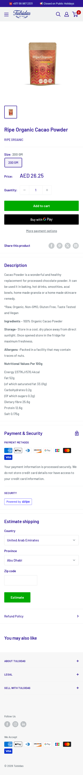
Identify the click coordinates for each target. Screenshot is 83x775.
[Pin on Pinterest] (60, 245)
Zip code (10, 571)
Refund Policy (13, 616)
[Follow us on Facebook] (7, 724)
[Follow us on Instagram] (15, 724)
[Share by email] (76, 245)
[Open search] (58, 14)
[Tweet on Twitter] (68, 245)
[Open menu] (6, 14)
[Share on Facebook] (51, 245)
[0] (75, 14)
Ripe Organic (13, 140)
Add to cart (41, 206)
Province (10, 551)
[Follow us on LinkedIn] (23, 724)
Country (9, 531)
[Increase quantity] (47, 190)
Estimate (17, 597)
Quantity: (10, 190)
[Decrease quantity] (24, 190)
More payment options (41, 231)
